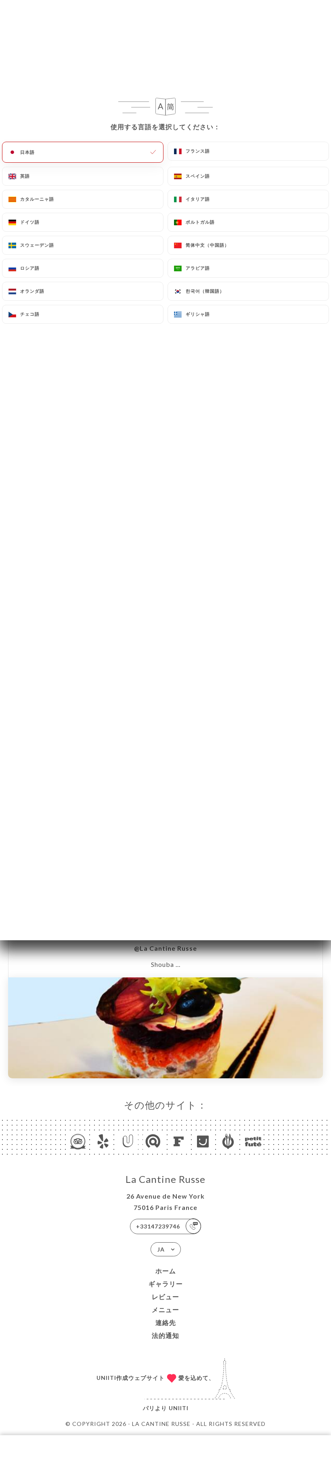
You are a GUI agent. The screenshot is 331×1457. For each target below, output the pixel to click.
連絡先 (165, 1322)
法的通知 (165, 1335)
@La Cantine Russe (165, 948)
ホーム (165, 1271)
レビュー (165, 1296)
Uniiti (179, 1408)
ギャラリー (166, 1283)
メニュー (165, 1309)
